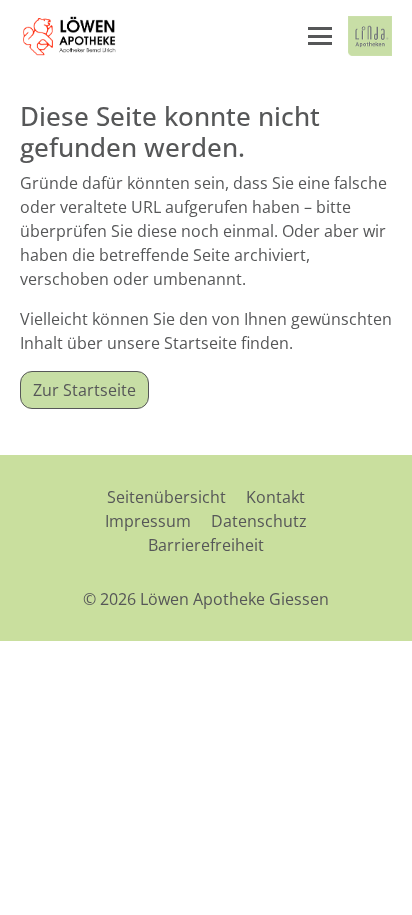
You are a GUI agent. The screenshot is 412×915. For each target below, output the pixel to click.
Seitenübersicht (166, 497)
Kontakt (275, 497)
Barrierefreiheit (206, 545)
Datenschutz (259, 521)
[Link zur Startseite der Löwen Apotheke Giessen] (69, 36)
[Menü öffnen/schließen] (320, 36)
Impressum (148, 521)
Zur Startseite (84, 390)
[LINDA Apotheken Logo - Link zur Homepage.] (370, 36)
